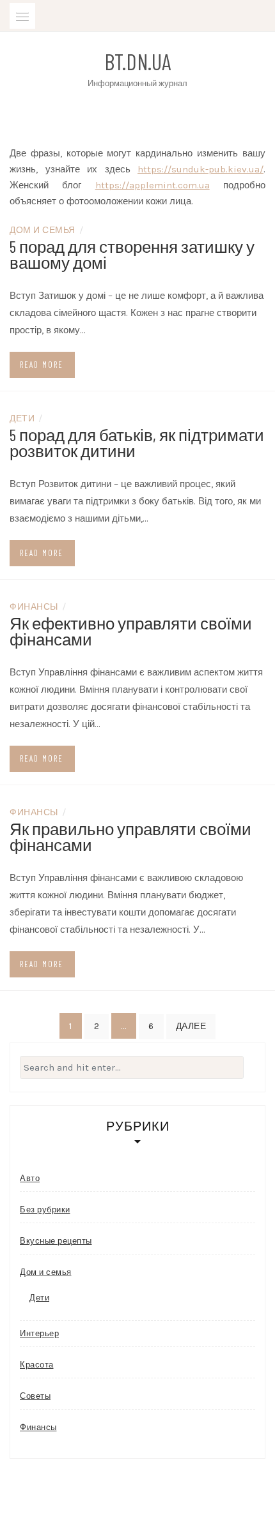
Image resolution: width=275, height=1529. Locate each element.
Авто (30, 1178)
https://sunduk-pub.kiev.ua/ (200, 169)
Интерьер (39, 1333)
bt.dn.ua (137, 61)
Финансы (34, 606)
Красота (37, 1364)
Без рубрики (45, 1209)
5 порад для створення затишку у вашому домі (132, 254)
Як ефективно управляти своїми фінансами (131, 631)
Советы (35, 1396)
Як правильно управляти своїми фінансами (130, 836)
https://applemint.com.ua (152, 185)
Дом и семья (42, 229)
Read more (41, 364)
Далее (191, 1026)
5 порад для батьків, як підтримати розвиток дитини (137, 442)
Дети (22, 417)
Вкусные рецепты (56, 1241)
